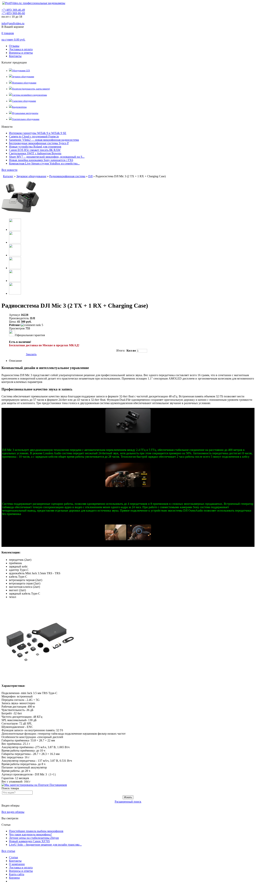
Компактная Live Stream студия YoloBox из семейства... (44, 163)
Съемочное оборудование (24, 101)
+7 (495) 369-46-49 (13, 9)
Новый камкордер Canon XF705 (29, 841)
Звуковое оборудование (23, 76)
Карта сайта (16, 874)
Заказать (31, 354)
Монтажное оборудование (24, 83)
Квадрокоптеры (19, 107)
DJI (90, 176)
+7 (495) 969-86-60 (13, 13)
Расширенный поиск (128, 801)
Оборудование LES (21, 70)
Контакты (15, 56)
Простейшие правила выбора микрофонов (36, 831)
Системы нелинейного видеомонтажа (29, 95)
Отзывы (14, 46)
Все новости (9, 169)
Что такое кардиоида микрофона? (30, 834)
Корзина (14, 877)
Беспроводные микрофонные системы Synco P (39, 143)
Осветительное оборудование (25, 119)
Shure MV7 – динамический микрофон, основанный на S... (47, 156)
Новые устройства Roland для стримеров (35, 146)
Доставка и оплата (21, 49)
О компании (17, 864)
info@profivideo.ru (12, 23)
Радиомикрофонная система (67, 176)
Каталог (8, 176)
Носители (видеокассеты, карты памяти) (31, 89)
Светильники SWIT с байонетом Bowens (35, 153)
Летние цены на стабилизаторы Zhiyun (34, 837)
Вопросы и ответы (21, 52)
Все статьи (8, 851)
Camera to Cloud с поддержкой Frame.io (34, 136)
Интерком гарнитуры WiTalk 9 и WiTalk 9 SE (37, 133)
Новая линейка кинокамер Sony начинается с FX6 (41, 160)
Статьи (13, 857)
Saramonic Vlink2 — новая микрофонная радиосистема (44, 139)
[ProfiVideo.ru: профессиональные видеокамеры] (33, 3)
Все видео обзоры (12, 812)
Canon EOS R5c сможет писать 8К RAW (35, 150)
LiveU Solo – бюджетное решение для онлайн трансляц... (45, 844)
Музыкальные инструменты (25, 113)
